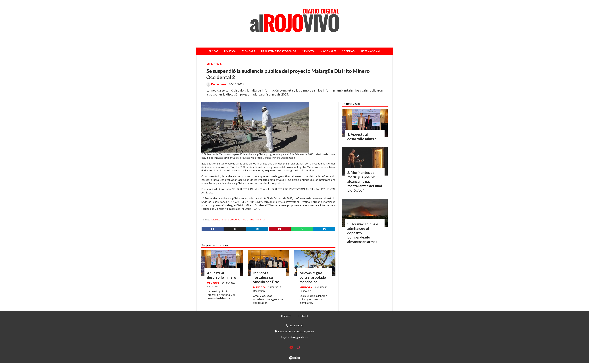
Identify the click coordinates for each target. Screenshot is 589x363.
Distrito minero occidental (226, 219)
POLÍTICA (230, 51)
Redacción (218, 84)
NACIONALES (328, 51)
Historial (303, 315)
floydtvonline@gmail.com (294, 337)
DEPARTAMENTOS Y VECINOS (278, 51)
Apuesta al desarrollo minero (221, 275)
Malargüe (248, 219)
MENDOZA (308, 51)
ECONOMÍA (248, 51)
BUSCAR (213, 51)
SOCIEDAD (348, 51)
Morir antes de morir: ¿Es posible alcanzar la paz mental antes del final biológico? (364, 181)
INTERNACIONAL (370, 51)
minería (260, 219)
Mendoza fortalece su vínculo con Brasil (267, 277)
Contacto (286, 315)
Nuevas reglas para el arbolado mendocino (313, 277)
